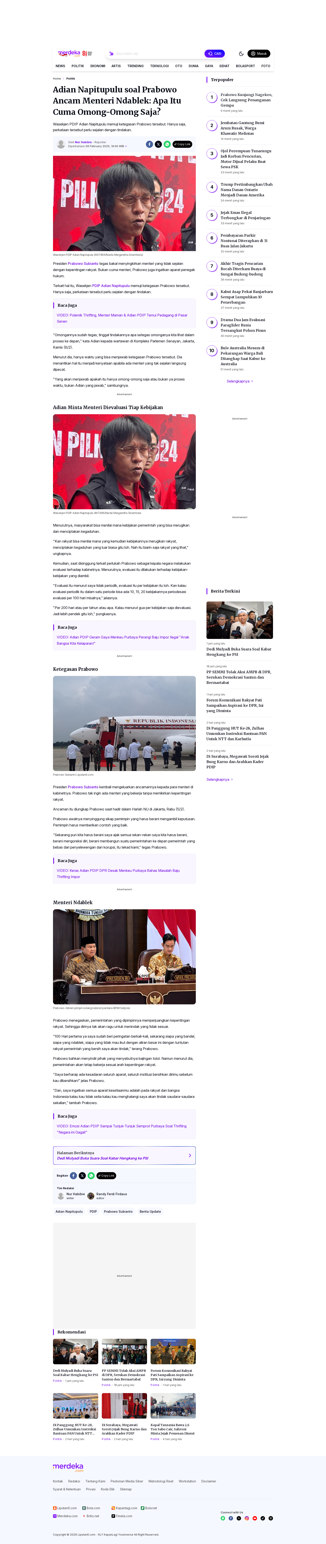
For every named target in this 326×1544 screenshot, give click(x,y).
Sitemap (126, 1489)
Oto (178, 66)
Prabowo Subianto (83, 263)
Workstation (187, 1481)
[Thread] (271, 1518)
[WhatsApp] (223, 1518)
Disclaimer (208, 1481)
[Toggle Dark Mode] (241, 54)
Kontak (58, 1481)
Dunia (193, 66)
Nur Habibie (83, 142)
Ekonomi (97, 66)
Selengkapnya (238, 381)
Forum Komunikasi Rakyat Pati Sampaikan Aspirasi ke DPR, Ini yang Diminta (172, 1375)
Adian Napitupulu (115, 285)
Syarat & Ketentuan (67, 1489)
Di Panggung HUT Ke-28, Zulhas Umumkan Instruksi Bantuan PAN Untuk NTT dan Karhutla (74, 1429)
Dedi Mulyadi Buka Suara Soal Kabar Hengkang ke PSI (75, 1373)
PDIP (96, 285)
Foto (265, 66)
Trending (135, 66)
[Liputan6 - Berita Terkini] (68, 1467)
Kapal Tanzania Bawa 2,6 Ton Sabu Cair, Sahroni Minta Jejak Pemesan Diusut (173, 1429)
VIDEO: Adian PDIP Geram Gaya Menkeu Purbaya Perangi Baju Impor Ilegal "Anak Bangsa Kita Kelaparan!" (123, 640)
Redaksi (74, 1481)
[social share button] (149, 144)
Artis (116, 66)
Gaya (209, 66)
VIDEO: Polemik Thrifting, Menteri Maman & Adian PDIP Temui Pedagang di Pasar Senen (122, 318)
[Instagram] (247, 1518)
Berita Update (150, 1211)
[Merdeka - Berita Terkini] (75, 53)
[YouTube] (255, 1518)
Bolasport (245, 66)
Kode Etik (108, 1489)
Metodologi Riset (161, 1481)
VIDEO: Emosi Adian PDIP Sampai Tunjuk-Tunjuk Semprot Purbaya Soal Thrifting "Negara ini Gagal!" (122, 1129)
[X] (239, 1518)
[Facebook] (231, 1518)
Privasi (91, 1489)
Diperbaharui (96, 146)
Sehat (224, 66)
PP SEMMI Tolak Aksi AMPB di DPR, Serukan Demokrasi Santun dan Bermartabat (124, 1375)
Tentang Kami (95, 1481)
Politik (78, 66)
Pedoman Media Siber (127, 1481)
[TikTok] (263, 1518)
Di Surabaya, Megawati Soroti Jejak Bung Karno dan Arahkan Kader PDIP (124, 1429)
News (60, 66)
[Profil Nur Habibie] (61, 144)
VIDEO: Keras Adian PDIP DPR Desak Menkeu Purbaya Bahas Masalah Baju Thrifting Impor (118, 873)
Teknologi (159, 66)
